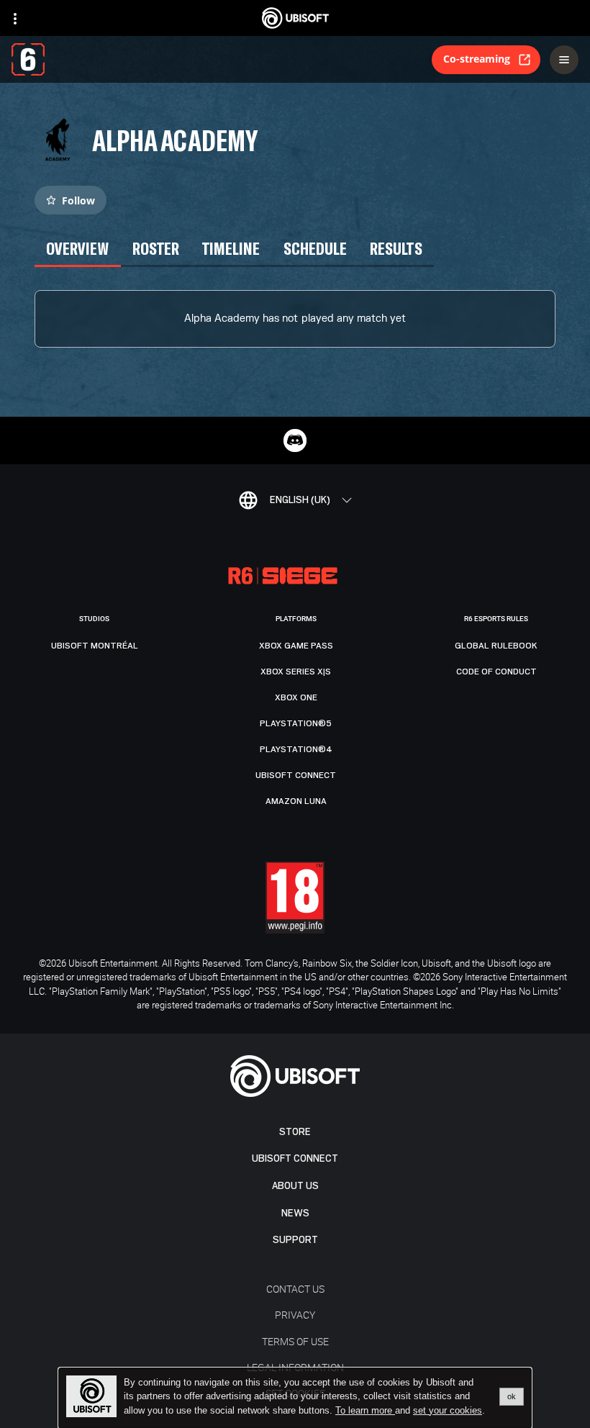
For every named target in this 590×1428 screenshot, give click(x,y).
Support (295, 1239)
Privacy (295, 1314)
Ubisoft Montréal (94, 646)
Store (295, 1131)
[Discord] (295, 440)
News (295, 1213)
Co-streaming (476, 58)
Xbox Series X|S (295, 671)
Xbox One (296, 697)
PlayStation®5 (296, 723)
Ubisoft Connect (295, 1158)
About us (295, 1185)
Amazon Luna (296, 801)
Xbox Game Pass (296, 646)
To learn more (365, 1410)
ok (511, 1396)
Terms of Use (295, 1341)
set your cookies (447, 1411)
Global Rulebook (496, 646)
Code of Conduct (496, 671)
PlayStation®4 (296, 749)
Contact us (295, 1289)
